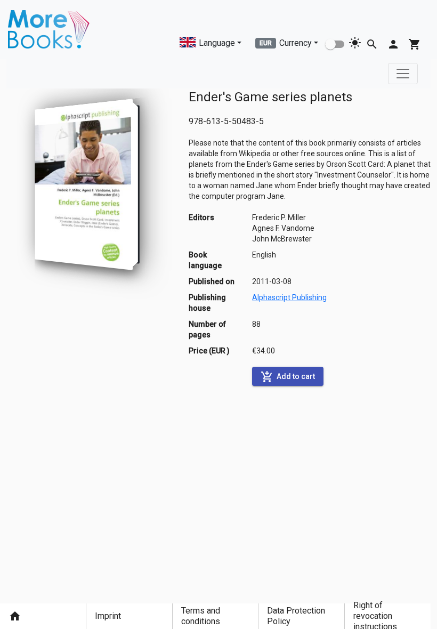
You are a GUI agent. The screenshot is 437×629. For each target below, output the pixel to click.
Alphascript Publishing (289, 297)
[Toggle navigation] (403, 73)
